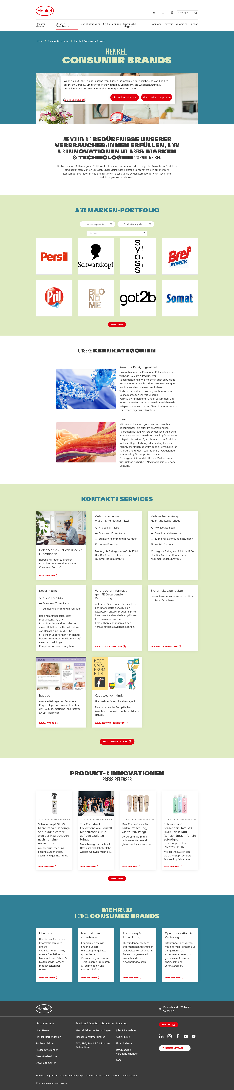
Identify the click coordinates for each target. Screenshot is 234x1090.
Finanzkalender (124, 1043)
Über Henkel (43, 1030)
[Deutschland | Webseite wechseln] (172, 12)
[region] (118, 90)
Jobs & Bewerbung (126, 1030)
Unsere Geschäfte (62, 25)
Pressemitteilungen (47, 1049)
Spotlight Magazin (129, 25)
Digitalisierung (111, 24)
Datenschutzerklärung (98, 1075)
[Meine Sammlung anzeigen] (163, 12)
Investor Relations (175, 24)
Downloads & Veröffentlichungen (127, 1051)
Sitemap (40, 1075)
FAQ (118, 1060)
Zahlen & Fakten (45, 1043)
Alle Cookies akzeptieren (156, 97)
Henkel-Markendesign (48, 1036)
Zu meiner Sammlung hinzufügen (118, 538)
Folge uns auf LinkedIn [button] (115, 742)
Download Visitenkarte (112, 533)
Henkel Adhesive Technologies (93, 1030)
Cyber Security (129, 1075)
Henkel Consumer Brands (90, 1036)
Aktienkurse (123, 1036)
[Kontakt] (154, 12)
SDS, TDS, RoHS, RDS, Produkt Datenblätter (93, 1045)
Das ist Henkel (40, 25)
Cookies (116, 1075)
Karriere (156, 24)
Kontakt (166, 1025)
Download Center (46, 1062)
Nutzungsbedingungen (72, 1075)
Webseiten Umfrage (172, 1048)
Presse (194, 24)
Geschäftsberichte (46, 1056)
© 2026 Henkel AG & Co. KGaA (51, 1083)
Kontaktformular (108, 544)
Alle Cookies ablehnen (124, 97)
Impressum (52, 1075)
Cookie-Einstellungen (74, 100)
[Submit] (196, 13)
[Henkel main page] (45, 10)
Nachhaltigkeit (90, 24)
